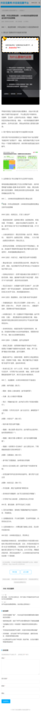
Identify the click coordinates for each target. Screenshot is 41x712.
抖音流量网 (10, 588)
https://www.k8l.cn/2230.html (17, 564)
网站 (3, 693)
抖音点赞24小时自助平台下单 (19, 579)
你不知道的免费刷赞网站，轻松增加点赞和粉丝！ (16, 604)
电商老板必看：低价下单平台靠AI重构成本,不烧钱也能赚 (21, 621)
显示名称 (5, 678)
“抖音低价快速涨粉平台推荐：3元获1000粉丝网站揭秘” (20, 630)
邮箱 (3, 686)
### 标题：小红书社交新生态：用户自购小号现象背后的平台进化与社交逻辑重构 (20, 598)
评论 (3, 658)
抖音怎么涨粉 (6, 579)
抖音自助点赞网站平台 (20, 582)
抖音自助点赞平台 (33, 579)
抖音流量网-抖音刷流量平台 (22, 709)
